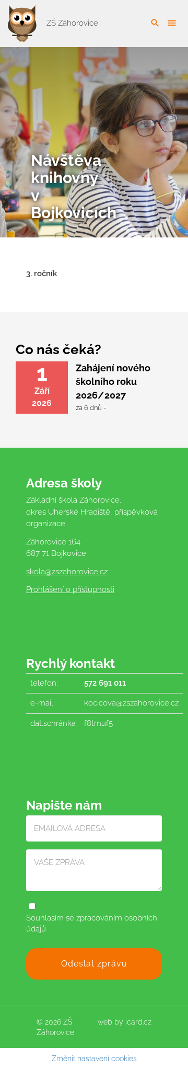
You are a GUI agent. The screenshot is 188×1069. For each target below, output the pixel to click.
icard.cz (138, 1022)
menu (172, 23)
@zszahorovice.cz (76, 571)
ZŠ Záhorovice (71, 23)
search (155, 23)
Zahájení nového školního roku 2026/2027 (113, 381)
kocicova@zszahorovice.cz (131, 703)
